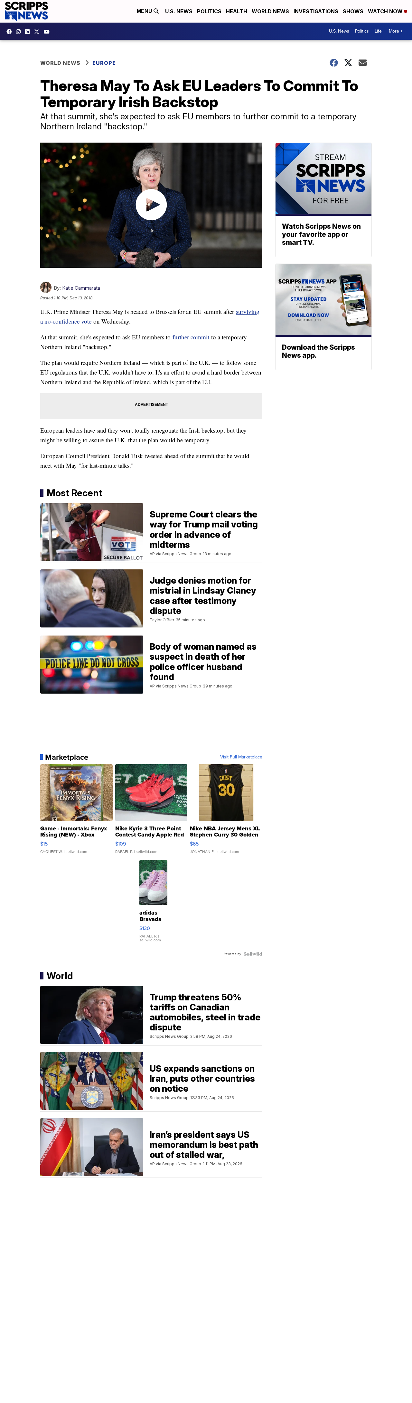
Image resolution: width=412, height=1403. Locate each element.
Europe (104, 63)
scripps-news (29, 31)
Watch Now (386, 11)
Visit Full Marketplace (241, 757)
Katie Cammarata (81, 288)
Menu (145, 11)
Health (236, 11)
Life (378, 31)
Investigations (316, 11)
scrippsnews (10, 31)
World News (270, 11)
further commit (191, 337)
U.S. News (178, 11)
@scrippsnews (48, 31)
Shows (353, 11)
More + (396, 31)
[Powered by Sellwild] (253, 954)
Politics (209, 11)
